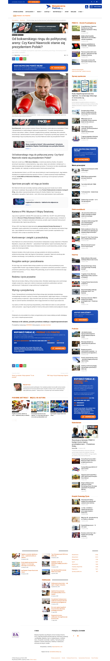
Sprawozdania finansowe (84, 658)
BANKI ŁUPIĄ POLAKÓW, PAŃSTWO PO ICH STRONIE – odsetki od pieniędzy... (89, 37)
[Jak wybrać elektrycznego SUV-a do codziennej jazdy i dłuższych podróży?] (76, 223)
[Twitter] (17, 58)
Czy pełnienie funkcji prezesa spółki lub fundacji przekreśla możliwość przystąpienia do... (59, 600)
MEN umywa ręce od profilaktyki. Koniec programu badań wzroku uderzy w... (89, 120)
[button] (92, 1)
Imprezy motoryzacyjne (77, 69)
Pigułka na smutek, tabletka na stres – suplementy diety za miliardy (29, 556)
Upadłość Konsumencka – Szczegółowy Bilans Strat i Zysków (58, 592)
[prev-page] (13, 420)
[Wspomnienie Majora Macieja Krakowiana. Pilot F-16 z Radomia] (76, 292)
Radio (39, 11)
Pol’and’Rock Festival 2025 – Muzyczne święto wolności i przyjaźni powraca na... (88, 460)
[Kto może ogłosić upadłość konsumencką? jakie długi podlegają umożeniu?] (46, 609)
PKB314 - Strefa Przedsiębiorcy (84, 23)
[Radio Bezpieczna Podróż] (55, 6)
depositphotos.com (57, 646)
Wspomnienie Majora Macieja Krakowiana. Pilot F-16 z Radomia (88, 291)
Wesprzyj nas (59, 348)
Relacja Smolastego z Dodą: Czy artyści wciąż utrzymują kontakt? (88, 267)
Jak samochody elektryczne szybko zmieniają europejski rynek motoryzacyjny (88, 214)
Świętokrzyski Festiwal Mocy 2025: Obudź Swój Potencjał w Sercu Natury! (89, 476)
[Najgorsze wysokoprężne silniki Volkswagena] (76, 171)
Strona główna (18, 11)
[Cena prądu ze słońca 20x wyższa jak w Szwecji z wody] (76, 62)
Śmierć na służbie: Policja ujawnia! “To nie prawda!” (23, 376)
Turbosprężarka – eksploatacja (89, 192)
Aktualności (29, 11)
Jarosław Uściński (46, 325)
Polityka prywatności (55, 658)
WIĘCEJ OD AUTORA (37, 398)
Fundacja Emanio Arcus (72, 658)
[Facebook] (94, 2)
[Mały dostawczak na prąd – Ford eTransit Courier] (76, 247)
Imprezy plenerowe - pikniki (77, 437)
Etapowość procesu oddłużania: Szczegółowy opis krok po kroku (59, 617)
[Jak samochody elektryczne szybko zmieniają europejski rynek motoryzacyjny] (76, 215)
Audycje (46, 11)
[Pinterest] (21, 58)
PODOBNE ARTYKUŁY (20, 398)
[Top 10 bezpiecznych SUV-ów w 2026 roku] (46, 556)
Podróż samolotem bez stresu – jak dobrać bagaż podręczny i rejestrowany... (89, 359)
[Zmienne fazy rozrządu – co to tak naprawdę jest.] (76, 201)
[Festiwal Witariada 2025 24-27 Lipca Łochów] (76, 469)
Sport (67, 11)
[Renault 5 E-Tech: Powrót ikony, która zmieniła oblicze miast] (76, 239)
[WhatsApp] (24, 58)
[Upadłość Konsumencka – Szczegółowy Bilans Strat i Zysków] (46, 593)
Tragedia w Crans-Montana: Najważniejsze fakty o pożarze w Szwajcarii (89, 275)
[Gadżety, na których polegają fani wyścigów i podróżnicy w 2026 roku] (76, 368)
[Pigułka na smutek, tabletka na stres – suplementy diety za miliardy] (21, 406)
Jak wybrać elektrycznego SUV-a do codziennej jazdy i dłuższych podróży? (89, 222)
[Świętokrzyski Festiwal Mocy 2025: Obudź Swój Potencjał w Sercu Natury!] (76, 477)
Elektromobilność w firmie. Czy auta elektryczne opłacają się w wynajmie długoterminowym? (89, 230)
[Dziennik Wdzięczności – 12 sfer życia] (76, 527)
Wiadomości (20, 34)
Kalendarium (76, 423)
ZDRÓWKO (29, 325)
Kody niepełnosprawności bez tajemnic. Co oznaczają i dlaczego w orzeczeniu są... (84, 96)
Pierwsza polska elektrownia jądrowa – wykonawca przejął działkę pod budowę (89, 53)
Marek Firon (17, 55)
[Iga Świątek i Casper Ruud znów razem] (59, 406)
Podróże (75, 329)
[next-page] (16, 420)
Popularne (53, 411)
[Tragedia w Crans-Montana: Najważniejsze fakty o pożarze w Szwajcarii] (76, 276)
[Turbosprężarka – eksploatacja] (76, 194)
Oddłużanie (82, 320)
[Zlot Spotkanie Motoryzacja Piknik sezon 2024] (46, 572)
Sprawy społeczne (79, 76)
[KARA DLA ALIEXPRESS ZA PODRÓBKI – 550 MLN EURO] (76, 46)
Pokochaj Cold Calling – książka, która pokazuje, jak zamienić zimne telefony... (88, 501)
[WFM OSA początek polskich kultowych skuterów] (76, 178)
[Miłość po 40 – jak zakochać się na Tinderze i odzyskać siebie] (76, 519)
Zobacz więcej (33, 659)
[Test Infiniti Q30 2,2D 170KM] (76, 186)
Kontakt (63, 658)
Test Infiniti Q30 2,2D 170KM (88, 184)
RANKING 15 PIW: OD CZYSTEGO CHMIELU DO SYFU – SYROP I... (59, 563)
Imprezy (75, 255)
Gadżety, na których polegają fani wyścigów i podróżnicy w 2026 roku (89, 367)
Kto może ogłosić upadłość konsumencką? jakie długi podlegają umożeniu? (58, 609)
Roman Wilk (74, 448)
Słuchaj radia (59, 68)
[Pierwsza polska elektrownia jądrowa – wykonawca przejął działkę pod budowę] (76, 54)
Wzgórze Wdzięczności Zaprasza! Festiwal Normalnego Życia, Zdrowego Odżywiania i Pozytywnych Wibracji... (89, 486)
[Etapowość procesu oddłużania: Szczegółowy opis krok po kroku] (46, 617)
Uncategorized (15, 411)
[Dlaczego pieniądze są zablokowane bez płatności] (76, 344)
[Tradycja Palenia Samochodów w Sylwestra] (76, 284)
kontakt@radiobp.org (55, 651)
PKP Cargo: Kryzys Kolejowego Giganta (57, 375)
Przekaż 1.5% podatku (23, 15)
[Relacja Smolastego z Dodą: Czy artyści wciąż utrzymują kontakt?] (76, 268)
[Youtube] (97, 2)
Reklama (73, 11)
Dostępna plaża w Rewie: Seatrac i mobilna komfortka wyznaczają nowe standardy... (89, 112)
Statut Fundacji (94, 658)
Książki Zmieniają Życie (80, 496)
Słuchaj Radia (35, 1)
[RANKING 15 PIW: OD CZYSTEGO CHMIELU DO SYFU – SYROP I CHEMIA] (46, 564)
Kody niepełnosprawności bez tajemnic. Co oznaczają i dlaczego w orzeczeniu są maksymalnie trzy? (40, 415)
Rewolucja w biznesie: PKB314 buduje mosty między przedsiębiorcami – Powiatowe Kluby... (83, 443)
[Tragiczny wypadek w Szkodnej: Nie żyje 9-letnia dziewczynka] (76, 138)
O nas (80, 11)
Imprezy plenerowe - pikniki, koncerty (81, 71)
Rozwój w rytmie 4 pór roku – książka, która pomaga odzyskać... (88, 534)
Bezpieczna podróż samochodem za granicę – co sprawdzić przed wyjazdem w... (89, 351)
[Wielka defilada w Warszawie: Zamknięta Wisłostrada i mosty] (76, 260)
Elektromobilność (78, 209)
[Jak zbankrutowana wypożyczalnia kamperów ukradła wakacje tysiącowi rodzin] (76, 334)
